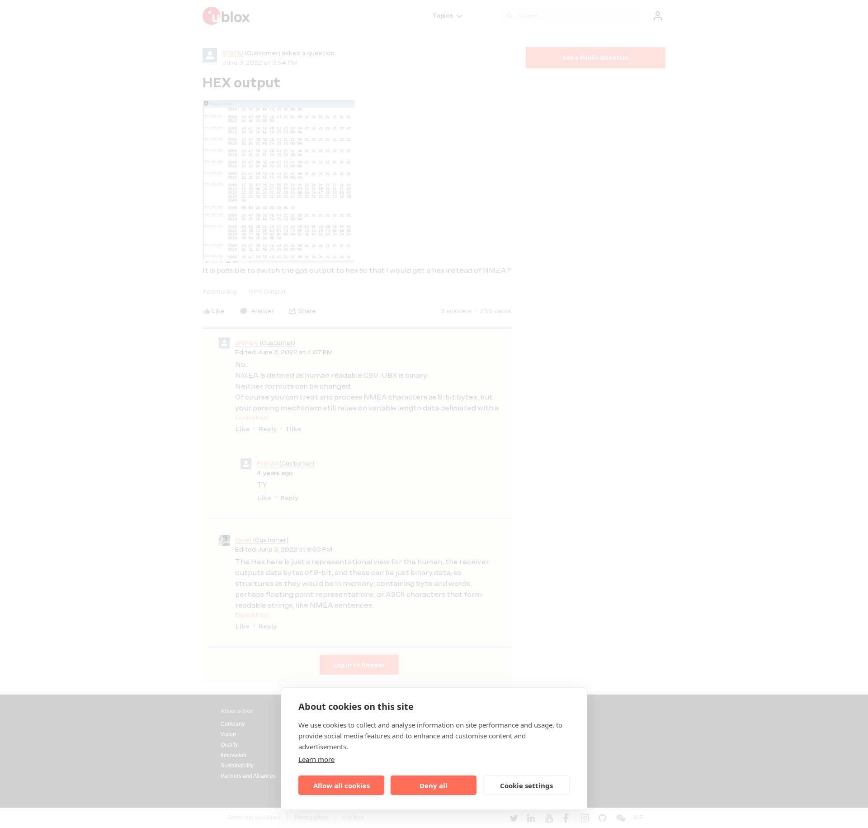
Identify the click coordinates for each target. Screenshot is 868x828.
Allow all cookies (341, 785)
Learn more (316, 759)
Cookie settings (526, 785)
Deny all (434, 785)
